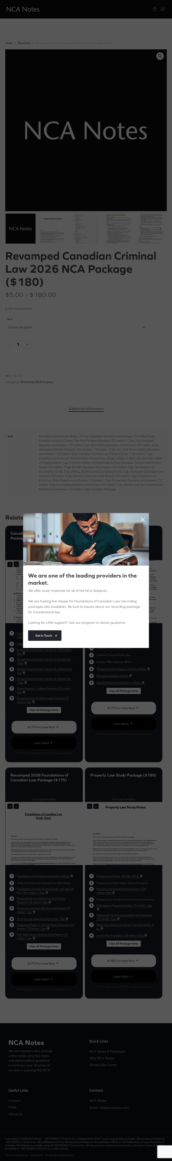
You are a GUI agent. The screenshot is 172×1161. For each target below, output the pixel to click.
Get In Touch (43, 635)
